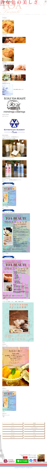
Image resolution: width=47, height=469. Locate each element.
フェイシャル (13, 432)
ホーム (13, 423)
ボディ (34, 432)
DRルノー (12, 430)
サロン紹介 (34, 430)
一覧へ (3, 416)
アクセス (12, 425)
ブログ (34, 437)
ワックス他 (34, 435)
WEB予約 (34, 423)
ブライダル (12, 435)
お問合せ (34, 425)
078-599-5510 (32, 457)
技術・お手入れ (13, 437)
